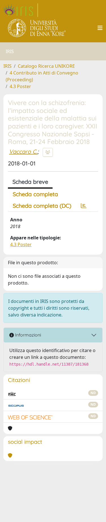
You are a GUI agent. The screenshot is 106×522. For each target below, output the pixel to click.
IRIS (7, 66)
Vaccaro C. (23, 151)
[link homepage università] (37, 28)
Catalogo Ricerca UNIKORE (46, 66)
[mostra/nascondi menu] (100, 28)
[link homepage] (20, 10)
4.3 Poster (20, 86)
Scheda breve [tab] (30, 181)
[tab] (83, 206)
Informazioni (27, 335)
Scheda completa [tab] (35, 194)
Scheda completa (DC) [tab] (42, 205)
